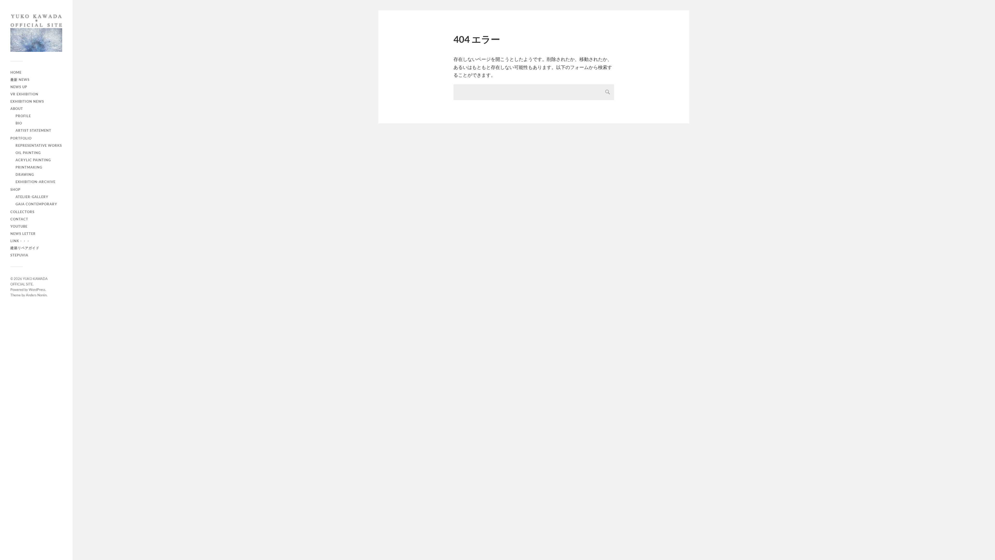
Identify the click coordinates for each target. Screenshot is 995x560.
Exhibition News (27, 101)
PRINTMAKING (29, 167)
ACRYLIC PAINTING (33, 160)
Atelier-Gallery (32, 197)
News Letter (23, 234)
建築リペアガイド (24, 248)
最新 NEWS (20, 80)
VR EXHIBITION (24, 94)
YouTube (18, 226)
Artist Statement (33, 130)
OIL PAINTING (28, 153)
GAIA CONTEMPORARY (36, 204)
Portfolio (21, 138)
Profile (23, 116)
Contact (19, 219)
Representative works (39, 145)
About (16, 109)
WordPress (37, 290)
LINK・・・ (20, 241)
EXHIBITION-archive (35, 182)
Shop (15, 189)
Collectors (22, 212)
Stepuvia (19, 255)
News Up (18, 87)
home (16, 72)
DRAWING (25, 174)
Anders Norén (36, 295)
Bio (19, 123)
